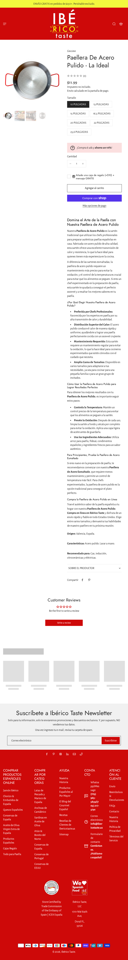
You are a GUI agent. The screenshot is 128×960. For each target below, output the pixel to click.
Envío (70, 90)
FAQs (112, 805)
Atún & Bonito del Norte (40, 835)
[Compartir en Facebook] (82, 579)
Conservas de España (10, 817)
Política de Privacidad (115, 828)
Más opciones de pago (94, 205)
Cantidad (72, 156)
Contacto (114, 811)
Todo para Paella (12, 854)
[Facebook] (46, 754)
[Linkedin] (67, 754)
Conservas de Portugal (41, 856)
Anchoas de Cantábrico (40, 809)
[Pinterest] (53, 754)
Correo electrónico (21, 740)
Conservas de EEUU (41, 866)
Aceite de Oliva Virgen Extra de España (11, 829)
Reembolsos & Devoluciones (116, 796)
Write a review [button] (64, 623)
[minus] (70, 163)
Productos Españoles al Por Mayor (66, 791)
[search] (114, 24)
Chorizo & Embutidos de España (10, 800)
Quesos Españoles (13, 809)
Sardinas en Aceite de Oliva (40, 821)
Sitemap (64, 834)
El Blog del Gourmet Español (65, 805)
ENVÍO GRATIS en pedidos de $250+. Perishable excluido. (64, 3)
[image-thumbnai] (8, 116)
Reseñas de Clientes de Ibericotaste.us (67, 824)
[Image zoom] (32, 81)
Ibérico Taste (68, 951)
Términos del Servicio (116, 838)
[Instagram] (60, 754)
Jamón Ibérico (10, 790)
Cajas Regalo (10, 848)
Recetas (63, 815)
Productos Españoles (8, 840)
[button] (94, 188)
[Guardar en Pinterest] (89, 579)
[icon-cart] (120, 24)
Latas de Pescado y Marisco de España (40, 796)
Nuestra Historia (63, 780)
